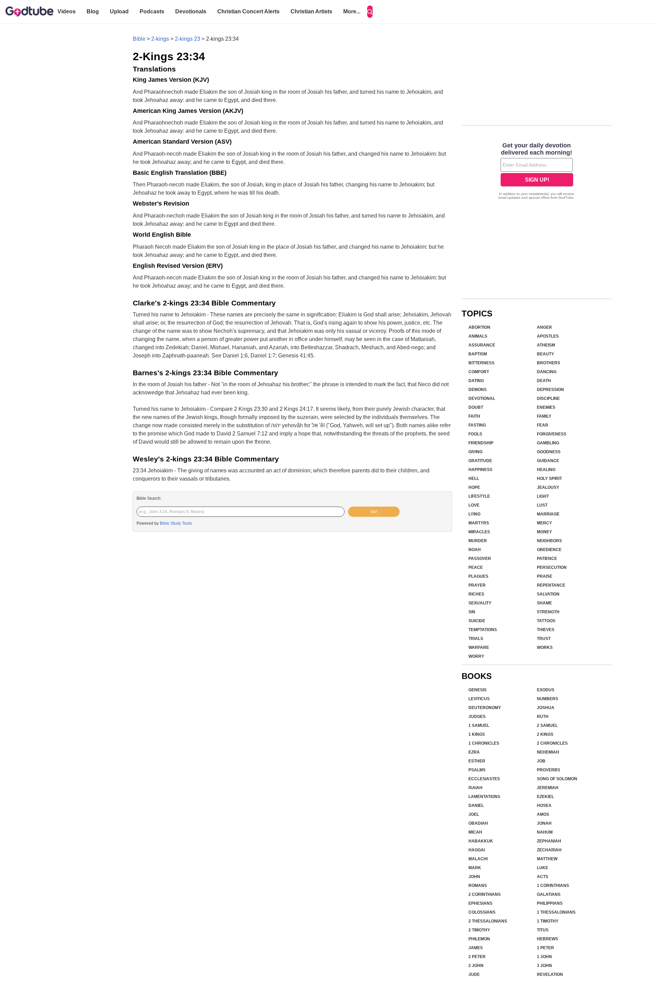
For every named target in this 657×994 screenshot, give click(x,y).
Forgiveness (551, 434)
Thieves (545, 629)
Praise (544, 576)
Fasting (477, 425)
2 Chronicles (552, 743)
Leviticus (479, 698)
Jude (474, 974)
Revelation (550, 974)
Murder (477, 540)
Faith (474, 416)
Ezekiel (545, 796)
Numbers (547, 698)
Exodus (545, 690)
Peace (475, 567)
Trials (475, 638)
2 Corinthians (484, 894)
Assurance (481, 345)
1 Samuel (478, 725)
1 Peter (545, 947)
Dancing (546, 371)
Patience (547, 558)
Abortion (479, 327)
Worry (476, 656)
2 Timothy (479, 930)
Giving (475, 451)
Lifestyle (479, 496)
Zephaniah (549, 841)
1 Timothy (547, 921)
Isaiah (475, 787)
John (474, 876)
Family (544, 416)
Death (544, 380)
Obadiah (478, 823)
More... (351, 11)
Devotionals (190, 11)
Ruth (543, 716)
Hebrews (547, 939)
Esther (476, 761)
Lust (542, 505)
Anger (544, 327)
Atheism (546, 345)
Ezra (474, 752)
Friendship (480, 443)
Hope (474, 487)
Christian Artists (311, 11)
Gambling (548, 443)
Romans (477, 885)
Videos (66, 11)
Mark (474, 867)
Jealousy (548, 487)
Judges (477, 716)
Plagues (478, 576)
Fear (542, 425)
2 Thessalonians (487, 921)
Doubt (475, 407)
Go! (374, 511)
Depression (550, 389)
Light (543, 496)
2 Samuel (547, 725)
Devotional (481, 398)
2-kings (160, 39)
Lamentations (484, 796)
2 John (476, 965)
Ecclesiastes (484, 778)
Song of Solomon (557, 778)
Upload (119, 11)
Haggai (476, 850)
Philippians (550, 903)
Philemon (479, 939)
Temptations (482, 629)
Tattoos (546, 620)
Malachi (478, 858)
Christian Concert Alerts (248, 11)
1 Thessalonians (556, 912)
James (475, 947)
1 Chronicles (483, 743)
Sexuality (479, 603)
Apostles (548, 336)
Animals (477, 336)
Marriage (548, 514)
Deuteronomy (484, 707)
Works (545, 647)
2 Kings (545, 734)
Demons (477, 389)
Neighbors (549, 540)
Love (473, 505)
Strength (548, 612)
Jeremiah (547, 787)
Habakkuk (480, 841)
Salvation (548, 594)
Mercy (544, 523)
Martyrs (478, 523)
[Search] (370, 11)
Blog (93, 11)
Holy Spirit (549, 478)
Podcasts (152, 11)
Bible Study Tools (176, 523)
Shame (544, 603)
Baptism (477, 354)
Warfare (478, 647)
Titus (543, 930)
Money (544, 531)
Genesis (477, 690)
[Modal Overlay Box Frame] (537, 172)
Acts (542, 876)
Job (541, 761)
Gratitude (480, 460)
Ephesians (480, 903)
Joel (473, 814)
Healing (546, 469)
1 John (544, 956)
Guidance (548, 460)
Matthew (547, 858)
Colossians (481, 912)
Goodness (549, 451)
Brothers (548, 363)
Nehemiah (548, 752)
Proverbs (548, 770)
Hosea (544, 805)
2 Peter (477, 956)
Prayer (477, 585)
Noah (474, 549)
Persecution (552, 567)
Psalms (477, 770)
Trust (544, 638)
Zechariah (549, 850)
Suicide (476, 620)
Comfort (478, 371)
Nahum (545, 832)
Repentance (551, 585)
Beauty (545, 354)
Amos (543, 814)
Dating (476, 380)
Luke (542, 867)
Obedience (549, 549)
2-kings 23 (187, 39)
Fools (475, 434)
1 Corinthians (553, 885)
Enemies (546, 407)
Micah (475, 832)
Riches (476, 594)
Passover (479, 558)
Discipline (548, 398)
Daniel (476, 805)
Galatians (549, 894)
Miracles (479, 531)
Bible (139, 39)
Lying (474, 514)
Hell (473, 478)
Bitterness (481, 363)
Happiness (480, 469)
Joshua (545, 707)
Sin (471, 612)
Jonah (544, 823)
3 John (544, 965)
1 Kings (476, 734)
